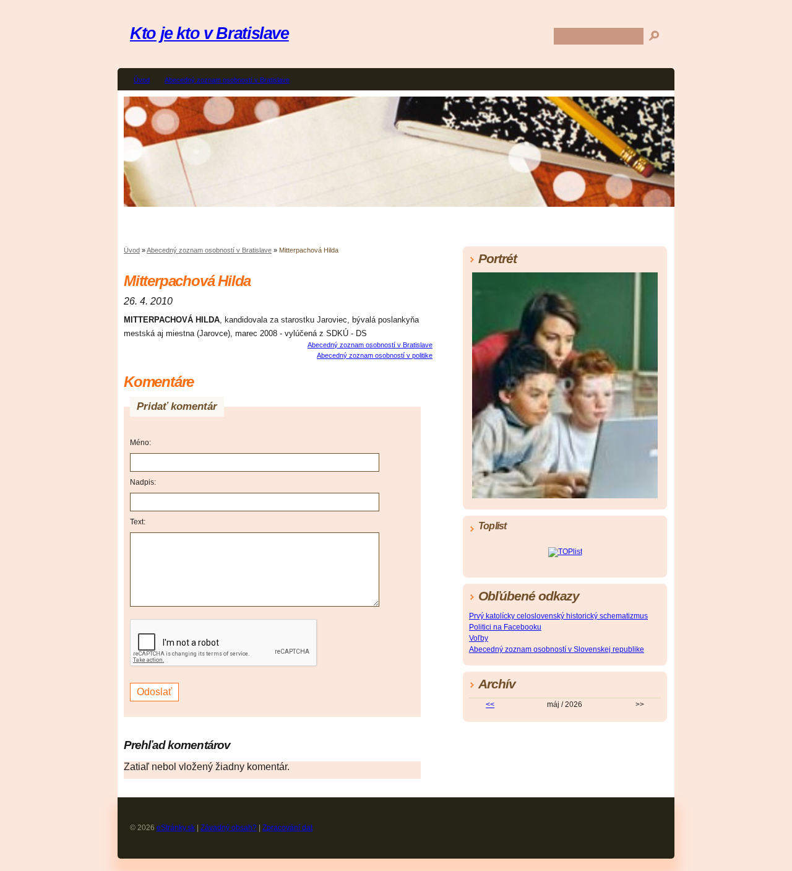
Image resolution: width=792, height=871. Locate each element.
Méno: (140, 442)
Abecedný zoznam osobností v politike (375, 355)
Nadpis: (143, 482)
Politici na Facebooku (505, 627)
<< (490, 704)
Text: (137, 522)
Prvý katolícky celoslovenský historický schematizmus (558, 616)
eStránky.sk (176, 827)
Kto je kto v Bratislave (209, 33)
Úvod (142, 80)
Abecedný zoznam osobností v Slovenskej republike (556, 649)
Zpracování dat (287, 827)
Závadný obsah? (228, 827)
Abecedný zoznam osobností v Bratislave (227, 80)
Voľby (478, 638)
